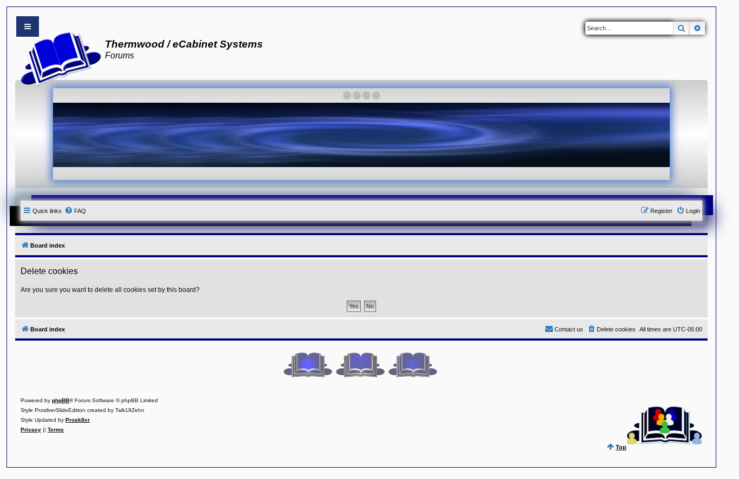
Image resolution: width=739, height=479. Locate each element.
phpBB (60, 400)
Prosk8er (77, 420)
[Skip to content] (27, 26)
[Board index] (57, 57)
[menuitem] (75, 210)
